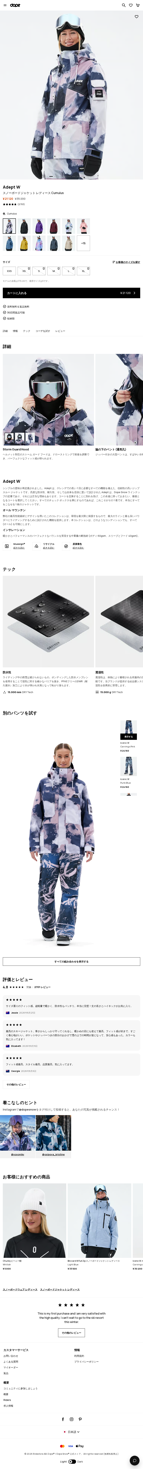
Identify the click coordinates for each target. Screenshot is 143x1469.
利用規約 (79, 1355)
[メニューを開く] (5, 5)
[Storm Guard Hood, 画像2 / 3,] (19, 438)
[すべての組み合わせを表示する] (60, 836)
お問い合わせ (10, 1355)
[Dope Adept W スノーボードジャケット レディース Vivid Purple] (39, 226)
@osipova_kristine (53, 1154)
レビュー (60, 331)
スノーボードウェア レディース (20, 1289)
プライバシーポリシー (86, 1361)
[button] (71, 1462)
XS (26, 271)
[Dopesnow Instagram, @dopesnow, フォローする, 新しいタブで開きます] (71, 1419)
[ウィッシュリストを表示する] (130, 5)
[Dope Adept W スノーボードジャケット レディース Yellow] (24, 243)
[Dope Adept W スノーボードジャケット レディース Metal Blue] (53, 243)
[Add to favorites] (136, 16)
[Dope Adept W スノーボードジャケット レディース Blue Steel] (9, 243)
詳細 (5, 331)
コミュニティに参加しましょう (20, 1388)
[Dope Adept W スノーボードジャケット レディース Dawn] (39, 243)
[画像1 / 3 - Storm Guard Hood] (48, 399)
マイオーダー (10, 1367)
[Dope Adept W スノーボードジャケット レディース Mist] (68, 226)
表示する (129, 736)
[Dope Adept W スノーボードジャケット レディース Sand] (68, 243)
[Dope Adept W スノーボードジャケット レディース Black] (24, 226)
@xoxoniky (17, 1154)
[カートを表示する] (137, 5)
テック (26, 331)
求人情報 (8, 1405)
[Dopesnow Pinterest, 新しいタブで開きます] (80, 1419)
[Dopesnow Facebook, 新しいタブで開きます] (63, 1419)
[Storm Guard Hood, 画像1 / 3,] (9, 438)
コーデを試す (43, 331)
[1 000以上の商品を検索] (123, 5)
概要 (5, 1394)
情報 (15, 331)
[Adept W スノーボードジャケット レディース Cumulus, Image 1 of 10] (71, 95)
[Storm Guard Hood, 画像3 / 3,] (30, 438)
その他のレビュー (16, 1084)
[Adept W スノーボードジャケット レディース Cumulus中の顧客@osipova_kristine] (53, 1133)
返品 (5, 1373)
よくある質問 (10, 1361)
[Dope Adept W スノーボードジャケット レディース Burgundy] (53, 226)
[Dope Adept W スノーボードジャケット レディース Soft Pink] (83, 226)
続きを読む (19, 547)
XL (86, 271)
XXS (9, 271)
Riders (7, 1400)
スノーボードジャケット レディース (60, 1289)
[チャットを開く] (135, 1460)
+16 (83, 243)
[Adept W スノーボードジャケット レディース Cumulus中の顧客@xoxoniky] (17, 1133)
